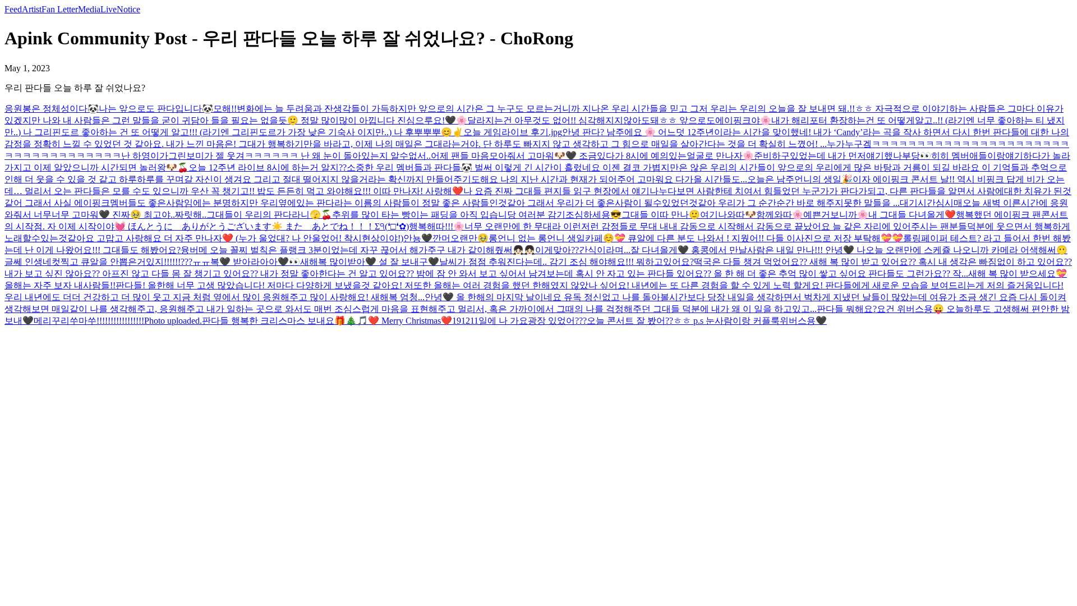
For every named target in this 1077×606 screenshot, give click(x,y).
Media (89, 9)
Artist (32, 9)
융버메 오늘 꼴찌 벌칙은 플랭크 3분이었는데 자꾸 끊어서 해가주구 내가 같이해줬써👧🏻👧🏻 (358, 250)
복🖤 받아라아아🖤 (249, 262)
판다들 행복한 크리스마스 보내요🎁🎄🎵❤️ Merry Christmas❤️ (327, 320)
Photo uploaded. (173, 320)
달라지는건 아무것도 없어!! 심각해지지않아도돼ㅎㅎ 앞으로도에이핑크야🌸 (619, 120)
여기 (709, 214)
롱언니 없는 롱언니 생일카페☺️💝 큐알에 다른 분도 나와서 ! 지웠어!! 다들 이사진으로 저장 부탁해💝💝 (696, 238)
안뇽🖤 (417, 238)
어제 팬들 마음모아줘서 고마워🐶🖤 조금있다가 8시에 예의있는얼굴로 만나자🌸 (592, 155)
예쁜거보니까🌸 (835, 214)
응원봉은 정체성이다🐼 (51, 108)
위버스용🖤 (803, 320)
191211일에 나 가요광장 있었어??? (519, 320)
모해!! (225, 108)
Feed (13, 9)
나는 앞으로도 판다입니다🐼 (156, 108)
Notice (128, 9)
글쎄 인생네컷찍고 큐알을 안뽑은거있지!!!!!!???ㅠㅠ (107, 262)
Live (108, 9)
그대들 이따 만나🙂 (661, 214)
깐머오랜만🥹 (460, 238)
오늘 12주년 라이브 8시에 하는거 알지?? (267, 167)
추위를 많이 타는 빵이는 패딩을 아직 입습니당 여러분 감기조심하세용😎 (477, 214)
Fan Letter (60, 9)
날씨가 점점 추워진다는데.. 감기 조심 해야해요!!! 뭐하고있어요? (566, 262)
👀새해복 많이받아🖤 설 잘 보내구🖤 (364, 262)
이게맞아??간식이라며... (582, 250)
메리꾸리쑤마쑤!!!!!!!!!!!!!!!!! (89, 320)
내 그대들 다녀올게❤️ (912, 214)
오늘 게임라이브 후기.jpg (512, 132)
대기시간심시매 (931, 203)
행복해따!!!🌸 (436, 226)
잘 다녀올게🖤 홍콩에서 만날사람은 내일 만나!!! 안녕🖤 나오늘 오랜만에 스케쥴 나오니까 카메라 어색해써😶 (848, 250)
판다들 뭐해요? (847, 309)
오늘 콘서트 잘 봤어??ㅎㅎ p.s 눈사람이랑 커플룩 (683, 320)
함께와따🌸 (779, 214)
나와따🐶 (737, 214)
